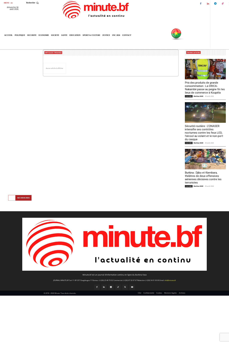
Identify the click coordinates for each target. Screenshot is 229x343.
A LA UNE (189, 96)
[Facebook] (201, 4)
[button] (33, 3)
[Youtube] (132, 287)
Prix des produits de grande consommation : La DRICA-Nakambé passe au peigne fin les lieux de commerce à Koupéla (205, 87)
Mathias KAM (198, 96)
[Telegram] (215, 4)
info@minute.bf (170, 280)
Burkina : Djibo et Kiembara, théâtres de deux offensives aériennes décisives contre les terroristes (203, 177)
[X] (125, 287)
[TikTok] (223, 4)
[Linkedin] (208, 4)
